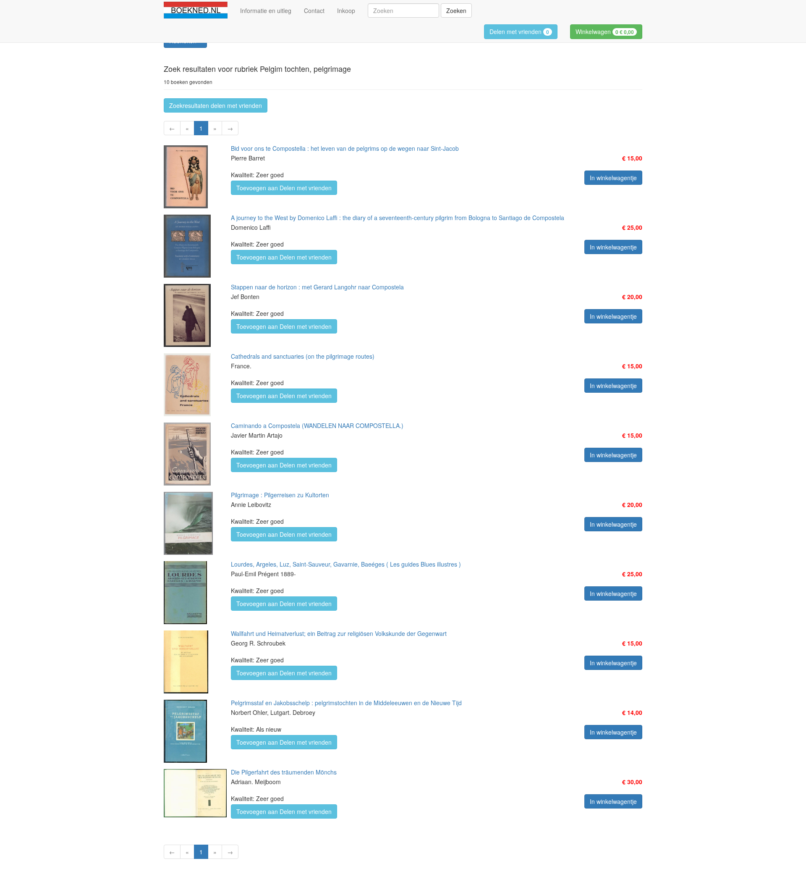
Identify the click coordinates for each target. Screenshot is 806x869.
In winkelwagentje (613, 177)
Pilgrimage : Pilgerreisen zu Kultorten (280, 495)
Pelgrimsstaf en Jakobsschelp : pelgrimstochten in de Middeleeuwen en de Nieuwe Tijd (346, 702)
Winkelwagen (605, 31)
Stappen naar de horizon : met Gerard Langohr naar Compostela (317, 287)
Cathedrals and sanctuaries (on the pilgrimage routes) (302, 356)
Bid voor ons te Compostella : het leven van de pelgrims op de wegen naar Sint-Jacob (345, 148)
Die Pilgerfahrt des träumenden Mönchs (284, 772)
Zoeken (456, 10)
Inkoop (346, 10)
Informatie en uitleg (265, 10)
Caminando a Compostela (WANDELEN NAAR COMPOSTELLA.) (317, 425)
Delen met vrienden (519, 31)
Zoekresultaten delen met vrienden (215, 105)
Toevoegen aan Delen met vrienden (284, 188)
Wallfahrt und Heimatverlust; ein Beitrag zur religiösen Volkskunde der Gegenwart (339, 633)
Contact (314, 10)
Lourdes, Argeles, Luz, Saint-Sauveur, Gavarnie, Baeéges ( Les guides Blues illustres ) (346, 564)
